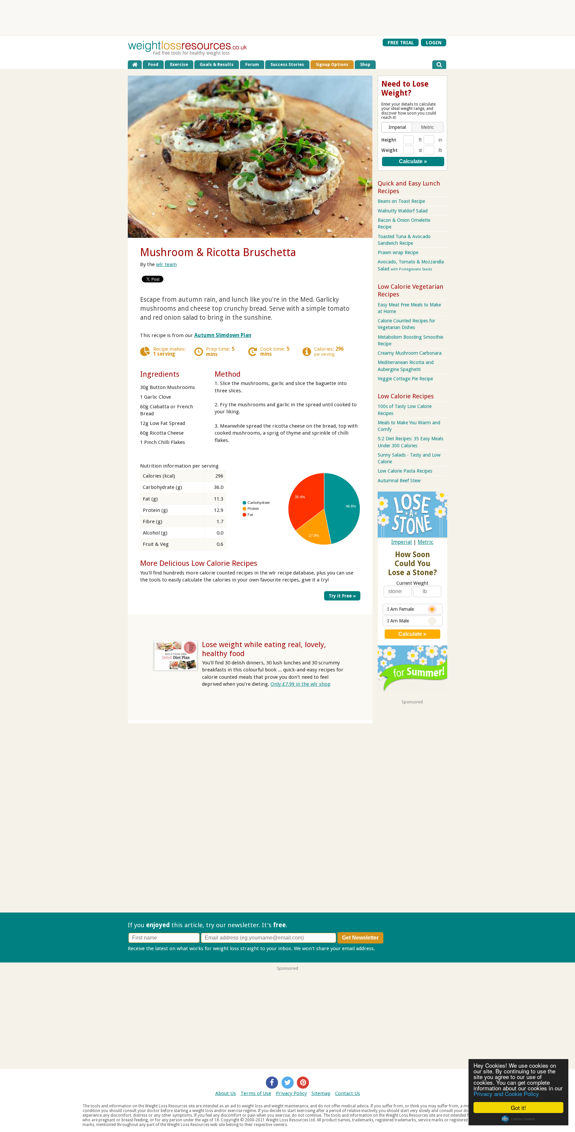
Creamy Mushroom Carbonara (410, 353)
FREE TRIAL (401, 42)
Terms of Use (256, 1093)
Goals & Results (217, 64)
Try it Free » (342, 595)
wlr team (166, 264)
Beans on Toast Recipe (401, 201)
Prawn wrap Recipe (398, 252)
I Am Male (398, 620)
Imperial (401, 542)
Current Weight (412, 583)
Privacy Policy (291, 1093)
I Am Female (400, 609)
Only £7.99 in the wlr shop (300, 684)
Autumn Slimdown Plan (222, 335)
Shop (365, 64)
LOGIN (434, 42)
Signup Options (332, 64)
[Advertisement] (287, 18)
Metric (425, 542)
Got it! (518, 1107)
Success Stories (287, 64)
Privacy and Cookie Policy (506, 1093)
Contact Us (347, 1093)
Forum (252, 64)
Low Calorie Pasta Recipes (405, 471)
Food (153, 64)
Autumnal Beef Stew (399, 480)
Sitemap (320, 1093)
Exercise (179, 64)
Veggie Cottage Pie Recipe (405, 378)
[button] (397, 127)
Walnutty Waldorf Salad (403, 210)
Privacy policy (391, 948)
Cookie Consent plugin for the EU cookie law (518, 1119)
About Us (225, 1093)
